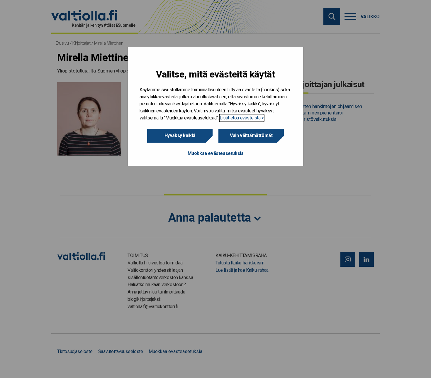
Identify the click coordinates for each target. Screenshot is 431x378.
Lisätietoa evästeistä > (242, 118)
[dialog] (215, 106)
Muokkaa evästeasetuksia (216, 153)
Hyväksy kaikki (179, 135)
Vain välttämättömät (251, 135)
